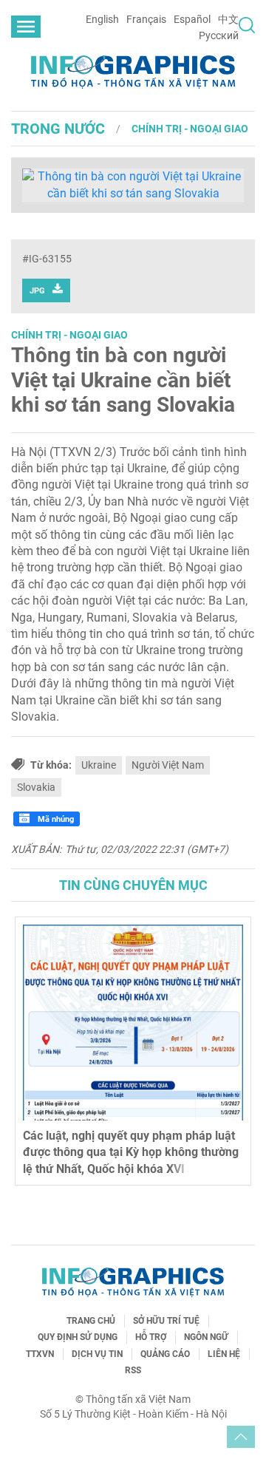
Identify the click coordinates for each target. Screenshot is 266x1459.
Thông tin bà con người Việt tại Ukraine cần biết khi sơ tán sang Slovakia (123, 380)
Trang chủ (90, 1321)
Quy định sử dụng (77, 1337)
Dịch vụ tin (97, 1354)
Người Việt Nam (168, 765)
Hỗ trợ (150, 1337)
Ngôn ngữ (206, 1337)
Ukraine (98, 765)
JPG (37, 291)
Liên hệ (224, 1354)
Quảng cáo (165, 1354)
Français (146, 19)
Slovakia (36, 787)
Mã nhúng (54, 819)
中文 (228, 19)
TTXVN (40, 1354)
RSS (133, 1370)
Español (192, 19)
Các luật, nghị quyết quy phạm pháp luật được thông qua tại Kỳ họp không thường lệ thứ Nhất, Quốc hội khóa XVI (131, 1152)
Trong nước (58, 128)
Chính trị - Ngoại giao (190, 129)
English (102, 19)
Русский (219, 35)
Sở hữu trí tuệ (166, 1321)
